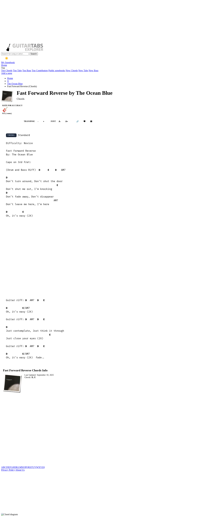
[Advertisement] (90, 22)
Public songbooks (56, 70)
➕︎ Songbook (11, 121)
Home (4, 65)
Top (3, 68)
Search (34, 54)
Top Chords (6, 70)
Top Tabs (17, 70)
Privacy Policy (8, 470)
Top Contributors (40, 70)
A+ (66, 121)
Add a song (6, 73)
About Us (20, 470)
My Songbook (8, 62)
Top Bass (26, 70)
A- (60, 121)
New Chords (72, 70)
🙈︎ (91, 121)
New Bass (93, 70)
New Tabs (83, 70)
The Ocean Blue (15, 83)
